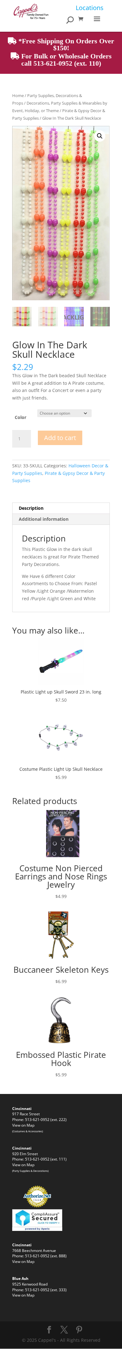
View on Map (23, 1125)
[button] (99, 136)
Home (18, 95)
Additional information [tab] (44, 519)
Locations (90, 7)
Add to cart (60, 437)
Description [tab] (31, 508)
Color (20, 417)
